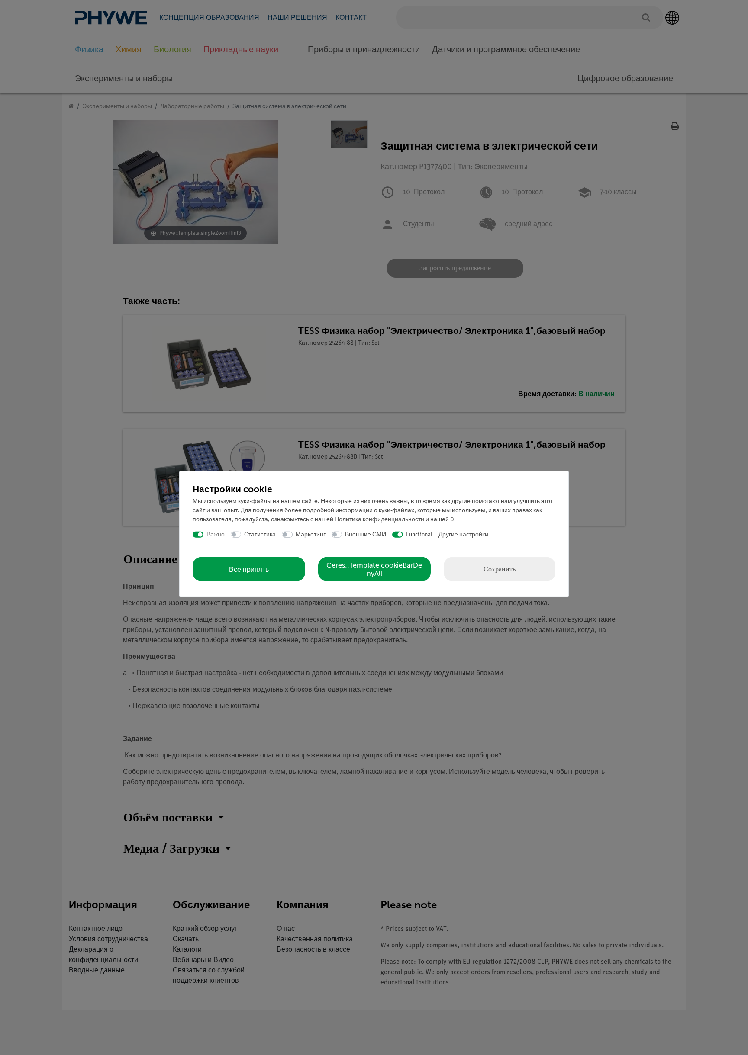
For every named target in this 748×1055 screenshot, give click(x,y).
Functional (419, 534)
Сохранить (500, 569)
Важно (215, 534)
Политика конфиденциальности (379, 519)
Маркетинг (311, 534)
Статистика (260, 534)
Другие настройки (463, 534)
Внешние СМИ (365, 534)
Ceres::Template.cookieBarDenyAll (374, 569)
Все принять (249, 569)
